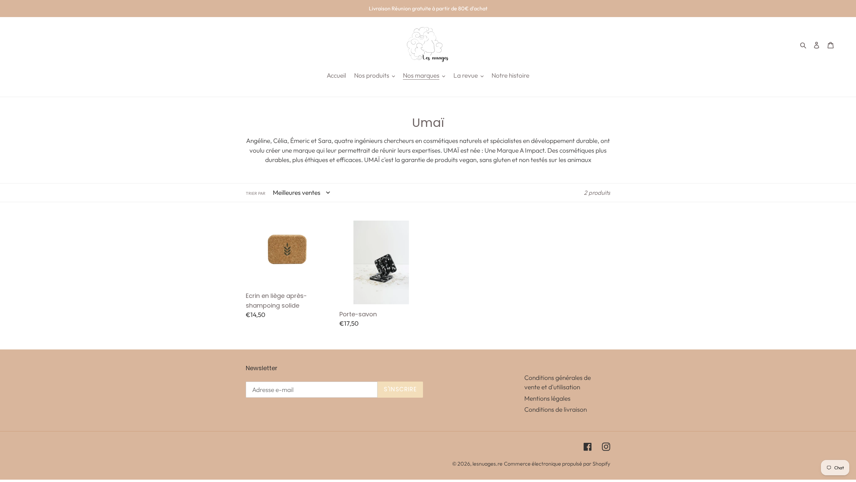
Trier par (255, 193)
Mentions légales (547, 398)
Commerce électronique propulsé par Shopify (557, 463)
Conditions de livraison (555, 409)
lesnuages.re (487, 463)
